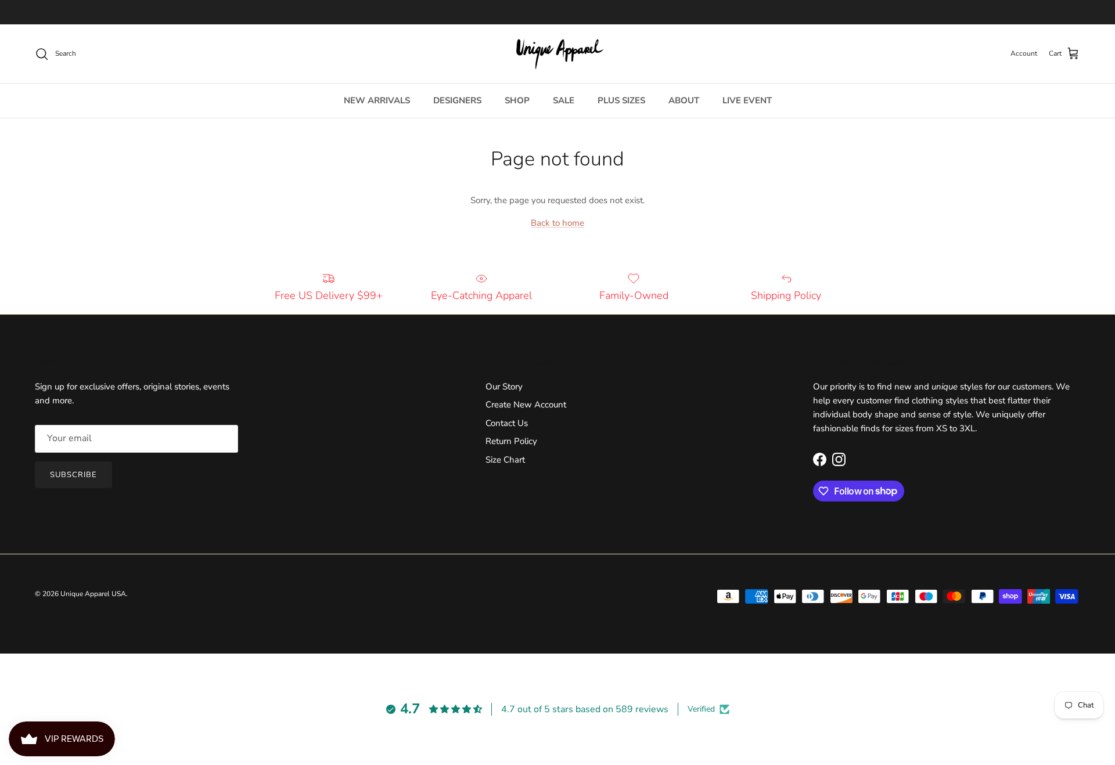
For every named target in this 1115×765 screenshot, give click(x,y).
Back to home (557, 223)
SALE (563, 100)
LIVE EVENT (747, 100)
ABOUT (683, 100)
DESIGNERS (457, 100)
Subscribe (73, 475)
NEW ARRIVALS (377, 100)
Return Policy (511, 441)
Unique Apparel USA (93, 593)
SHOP (517, 100)
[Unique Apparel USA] (557, 53)
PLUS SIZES (621, 100)
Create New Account (525, 404)
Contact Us (506, 423)
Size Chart (505, 460)
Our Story (504, 386)
